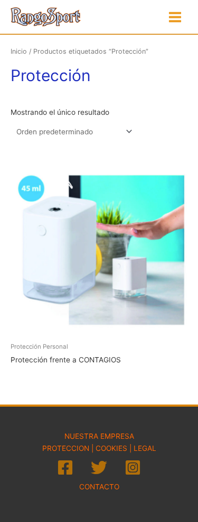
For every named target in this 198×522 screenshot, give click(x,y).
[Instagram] (133, 467)
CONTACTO (99, 486)
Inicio (19, 51)
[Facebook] (65, 467)
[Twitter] (99, 467)
